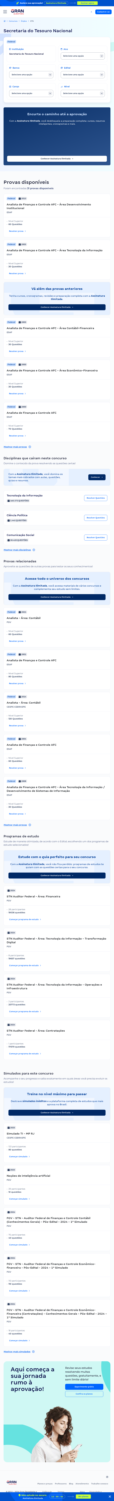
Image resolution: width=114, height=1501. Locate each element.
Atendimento (82, 1484)
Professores (61, 1484)
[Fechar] (109, 1496)
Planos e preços (45, 1484)
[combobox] (83, 56)
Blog (71, 1484)
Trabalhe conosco (99, 1484)
